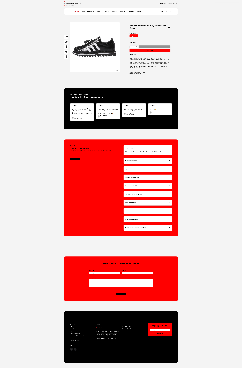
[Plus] (136, 46)
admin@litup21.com (173, 3)
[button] (162, 11)
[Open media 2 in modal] (95, 47)
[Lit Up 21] (74, 12)
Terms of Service (74, 340)
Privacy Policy (74, 338)
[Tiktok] (75, 349)
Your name (91, 270)
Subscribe (160, 333)
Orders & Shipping (75, 333)
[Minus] (131, 46)
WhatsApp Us (74, 159)
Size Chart (133, 42)
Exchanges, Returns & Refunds (78, 335)
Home (65, 17)
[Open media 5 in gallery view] (66, 57)
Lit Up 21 (169, 355)
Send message (121, 294)
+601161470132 (163, 3)
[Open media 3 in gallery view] (66, 47)
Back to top (73, 318)
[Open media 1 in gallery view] (66, 37)
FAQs (71, 331)
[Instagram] (71, 349)
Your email (125, 270)
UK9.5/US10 (134, 36)
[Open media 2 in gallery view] (66, 42)
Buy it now (150, 50)
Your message (92, 278)
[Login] (166, 11)
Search (71, 326)
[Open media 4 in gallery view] (66, 52)
